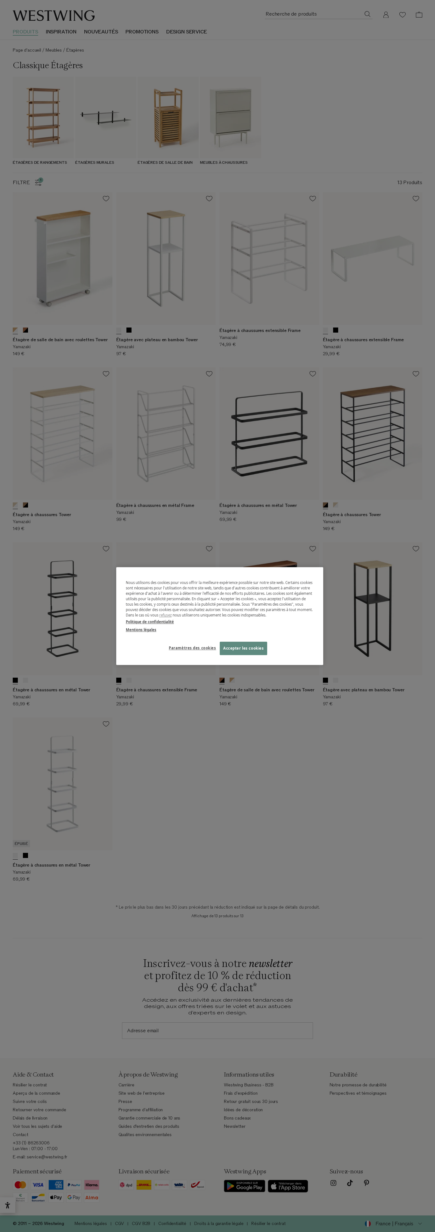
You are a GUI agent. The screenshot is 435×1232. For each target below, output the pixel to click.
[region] (219, 616)
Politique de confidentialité (150, 621)
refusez (165, 615)
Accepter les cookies (243, 648)
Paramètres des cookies (192, 647)
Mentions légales (141, 629)
